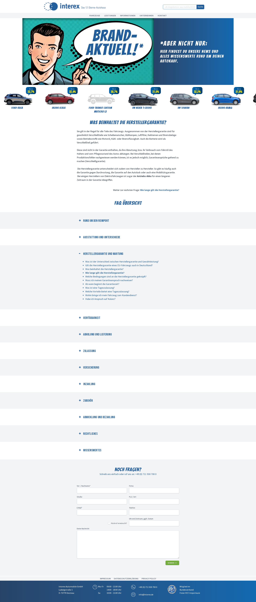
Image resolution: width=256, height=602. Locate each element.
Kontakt (162, 15)
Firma (131, 486)
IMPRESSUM (105, 578)
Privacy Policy (149, 578)
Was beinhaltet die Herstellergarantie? (104, 269)
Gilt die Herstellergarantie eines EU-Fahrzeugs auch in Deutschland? (119, 265)
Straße (79, 497)
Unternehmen (146, 15)
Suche (200, 6)
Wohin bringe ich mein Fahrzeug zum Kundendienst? (111, 295)
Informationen (127, 15)
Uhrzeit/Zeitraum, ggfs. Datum (141, 519)
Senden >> (172, 563)
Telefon (132, 508)
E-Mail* (79, 508)
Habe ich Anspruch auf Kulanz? (100, 298)
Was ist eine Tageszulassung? (100, 287)
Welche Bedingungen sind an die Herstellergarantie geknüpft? (115, 276)
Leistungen (110, 15)
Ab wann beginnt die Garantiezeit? (102, 284)
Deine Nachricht (83, 528)
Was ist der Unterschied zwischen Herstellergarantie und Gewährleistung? (122, 261)
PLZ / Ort (132, 497)
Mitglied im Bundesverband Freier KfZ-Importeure (190, 589)
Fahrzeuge (94, 15)
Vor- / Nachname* (84, 486)
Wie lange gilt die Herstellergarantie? (159, 190)
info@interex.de (146, 594)
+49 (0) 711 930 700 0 (148, 587)
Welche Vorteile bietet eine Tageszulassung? (107, 291)
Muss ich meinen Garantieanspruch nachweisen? (109, 280)
